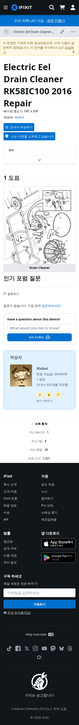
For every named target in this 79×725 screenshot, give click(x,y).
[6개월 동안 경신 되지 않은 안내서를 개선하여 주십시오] (58, 394)
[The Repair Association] (39, 657)
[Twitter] (26, 648)
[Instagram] (35, 648)
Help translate (36, 634)
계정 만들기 (56, 20)
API (6, 519)
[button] (51, 7)
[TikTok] (9, 648)
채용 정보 (10, 505)
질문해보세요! (51, 306)
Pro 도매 (47, 505)
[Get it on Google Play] (58, 557)
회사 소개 (10, 484)
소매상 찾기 (49, 512)
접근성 (8, 541)
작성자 (16, 357)
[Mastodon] (53, 648)
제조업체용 (49, 519)
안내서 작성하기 (21, 127)
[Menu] (6, 7)
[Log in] (72, 7)
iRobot (19, 117)
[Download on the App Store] (58, 543)
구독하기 (39, 604)
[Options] (6, 31)
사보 (7, 512)
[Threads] (70, 648)
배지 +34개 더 (44, 401)
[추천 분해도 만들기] (49, 394)
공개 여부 (10, 548)
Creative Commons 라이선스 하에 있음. (39, 709)
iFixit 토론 (10, 498)
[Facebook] (18, 648)
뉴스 (44, 491)
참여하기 (47, 498)
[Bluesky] (61, 648)
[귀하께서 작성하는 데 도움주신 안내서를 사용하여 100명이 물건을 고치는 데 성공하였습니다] (39, 394)
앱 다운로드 (50, 533)
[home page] (21, 7)
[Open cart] (62, 7)
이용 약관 (10, 555)
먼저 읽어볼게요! (19, 613)
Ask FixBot (36, 337)
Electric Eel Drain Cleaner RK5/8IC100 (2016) (32, 32)
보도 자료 (47, 484)
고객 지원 (10, 491)
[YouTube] (44, 648)
